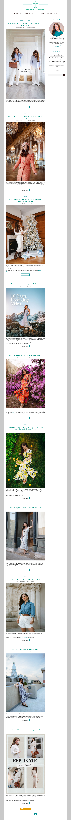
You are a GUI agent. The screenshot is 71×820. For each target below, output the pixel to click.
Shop (55, 13)
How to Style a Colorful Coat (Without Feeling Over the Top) (25, 117)
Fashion (27, 13)
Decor (21, 13)
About (16, 13)
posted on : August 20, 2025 (20, 286)
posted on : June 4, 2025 (20, 431)
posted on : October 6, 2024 (20, 731)
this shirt (30, 636)
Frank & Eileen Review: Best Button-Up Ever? (25, 579)
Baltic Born (14, 412)
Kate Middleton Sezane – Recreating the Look (25, 730)
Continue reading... (25, 107)
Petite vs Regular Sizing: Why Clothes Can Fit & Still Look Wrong (25, 24)
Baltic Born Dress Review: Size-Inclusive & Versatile (25, 355)
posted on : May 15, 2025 (20, 509)
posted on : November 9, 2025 (20, 120)
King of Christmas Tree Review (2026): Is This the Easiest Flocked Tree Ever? (25, 200)
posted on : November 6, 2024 (20, 651)
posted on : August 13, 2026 (20, 27)
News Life (34, 13)
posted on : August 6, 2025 (20, 357)
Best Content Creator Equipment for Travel (25, 284)
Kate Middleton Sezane (35, 798)
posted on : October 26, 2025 (20, 203)
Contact (49, 13)
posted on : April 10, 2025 (20, 581)
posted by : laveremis (31, 27)
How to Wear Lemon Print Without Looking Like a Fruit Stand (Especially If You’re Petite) (25, 428)
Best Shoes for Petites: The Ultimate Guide (25, 650)
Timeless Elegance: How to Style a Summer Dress (25, 508)
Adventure (42, 13)
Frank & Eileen (33, 634)
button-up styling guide (24, 637)
